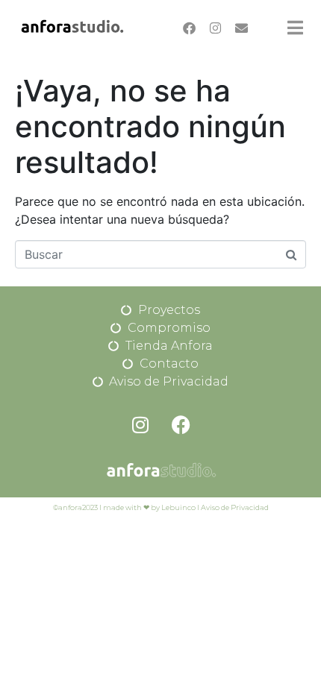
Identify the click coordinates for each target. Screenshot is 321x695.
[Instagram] (215, 27)
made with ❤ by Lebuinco (149, 507)
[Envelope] (241, 27)
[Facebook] (189, 27)
